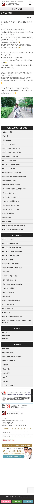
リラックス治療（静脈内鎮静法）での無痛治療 (14, 177)
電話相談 (6, 501)
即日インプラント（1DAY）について (11, 148)
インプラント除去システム (9, 160)
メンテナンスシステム (8, 292)
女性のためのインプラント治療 (11, 205)
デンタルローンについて (9, 304)
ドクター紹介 (6, 369)
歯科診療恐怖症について (9, 280)
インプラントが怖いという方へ (11, 276)
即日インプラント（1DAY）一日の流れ (12, 152)
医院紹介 (5, 365)
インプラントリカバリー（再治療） (11, 164)
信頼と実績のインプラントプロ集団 (12, 357)
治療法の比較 (6, 296)
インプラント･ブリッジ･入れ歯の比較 (12, 251)
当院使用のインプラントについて (11, 185)
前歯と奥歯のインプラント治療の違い (12, 284)
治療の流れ (6, 136)
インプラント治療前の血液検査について (13, 316)
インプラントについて (8, 239)
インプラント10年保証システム (11, 201)
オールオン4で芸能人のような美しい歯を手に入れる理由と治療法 (16, 322)
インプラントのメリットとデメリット (12, 247)
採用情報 (5, 381)
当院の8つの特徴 (7, 132)
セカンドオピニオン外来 (9, 168)
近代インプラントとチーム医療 (10, 264)
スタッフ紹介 (6, 373)
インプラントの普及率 (8, 288)
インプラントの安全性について (11, 243)
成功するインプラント (8, 213)
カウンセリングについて (9, 361)
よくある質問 (6, 312)
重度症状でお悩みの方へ (9, 181)
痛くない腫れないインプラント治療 (12, 172)
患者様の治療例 (7, 221)
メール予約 (27, 501)
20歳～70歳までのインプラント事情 (12, 268)
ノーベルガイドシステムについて (11, 197)
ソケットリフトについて (9, 144)
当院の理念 (6, 348)
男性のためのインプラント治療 (11, 209)
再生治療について (7, 140)
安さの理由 (6, 272)
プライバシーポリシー (8, 385)
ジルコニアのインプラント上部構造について (14, 189)
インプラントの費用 (8, 259)
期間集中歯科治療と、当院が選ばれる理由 (14, 225)
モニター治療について (8, 308)
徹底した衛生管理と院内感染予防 (11, 300)
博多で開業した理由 (8, 352)
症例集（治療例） (7, 217)
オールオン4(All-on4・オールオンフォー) (13, 229)
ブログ (5, 377)
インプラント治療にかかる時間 (11, 255)
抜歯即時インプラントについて (11, 156)
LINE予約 (17, 501)
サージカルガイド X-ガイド (9, 193)
